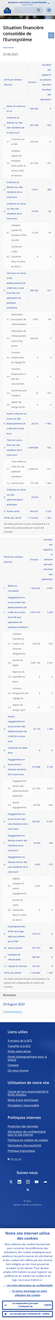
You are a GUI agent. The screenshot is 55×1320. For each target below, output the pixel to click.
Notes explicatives (19, 1051)
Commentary (12, 1012)
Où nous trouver (18, 1070)
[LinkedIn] (19, 1181)
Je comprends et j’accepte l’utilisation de (32, 1305)
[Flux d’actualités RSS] (28, 1189)
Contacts (13, 1065)
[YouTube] (36, 1181)
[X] (11, 1181)
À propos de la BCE (20, 1040)
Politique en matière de (28, 1140)
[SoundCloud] (45, 1181)
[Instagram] (28, 1181)
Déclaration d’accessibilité (24, 1145)
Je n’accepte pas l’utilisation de (30, 1314)
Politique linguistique (21, 1151)
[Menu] (49, 10)
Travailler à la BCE (19, 1046)
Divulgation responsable (23, 1105)
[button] (48, 3)
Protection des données (23, 1126)
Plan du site (16, 1159)
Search (38, 10)
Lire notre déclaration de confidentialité (30, 1285)
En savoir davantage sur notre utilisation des (29, 1293)
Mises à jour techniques (23, 1100)
